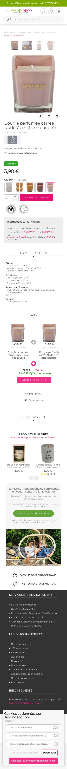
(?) (30, 727)
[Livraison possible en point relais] (11, 209)
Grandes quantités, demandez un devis (33, 621)
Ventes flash (18, 652)
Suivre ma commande (23, 604)
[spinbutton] (11, 197)
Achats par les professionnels (27, 617)
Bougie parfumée (14, 35)
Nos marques (18, 665)
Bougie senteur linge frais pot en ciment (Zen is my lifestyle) (48, 467)
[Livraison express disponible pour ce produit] (23, 209)
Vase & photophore (44, 32)
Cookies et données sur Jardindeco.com (22, 715)
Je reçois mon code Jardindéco (33, 513)
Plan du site (17, 682)
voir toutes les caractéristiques (22, 153)
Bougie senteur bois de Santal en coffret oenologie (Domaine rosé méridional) (18, 468)
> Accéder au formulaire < (25, 703)
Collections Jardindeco (24, 669)
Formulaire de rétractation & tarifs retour (34, 613)
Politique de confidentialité (26, 625)
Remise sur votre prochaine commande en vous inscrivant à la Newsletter (33, 490)
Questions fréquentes (23, 608)
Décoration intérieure (17, 32)
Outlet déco (18, 656)
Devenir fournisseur (22, 678)
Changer (50, 228)
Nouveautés (17, 661)
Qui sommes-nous (21, 644)
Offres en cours (19, 648)
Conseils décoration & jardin (27, 673)
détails (9, 720)
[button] (15, 196)
